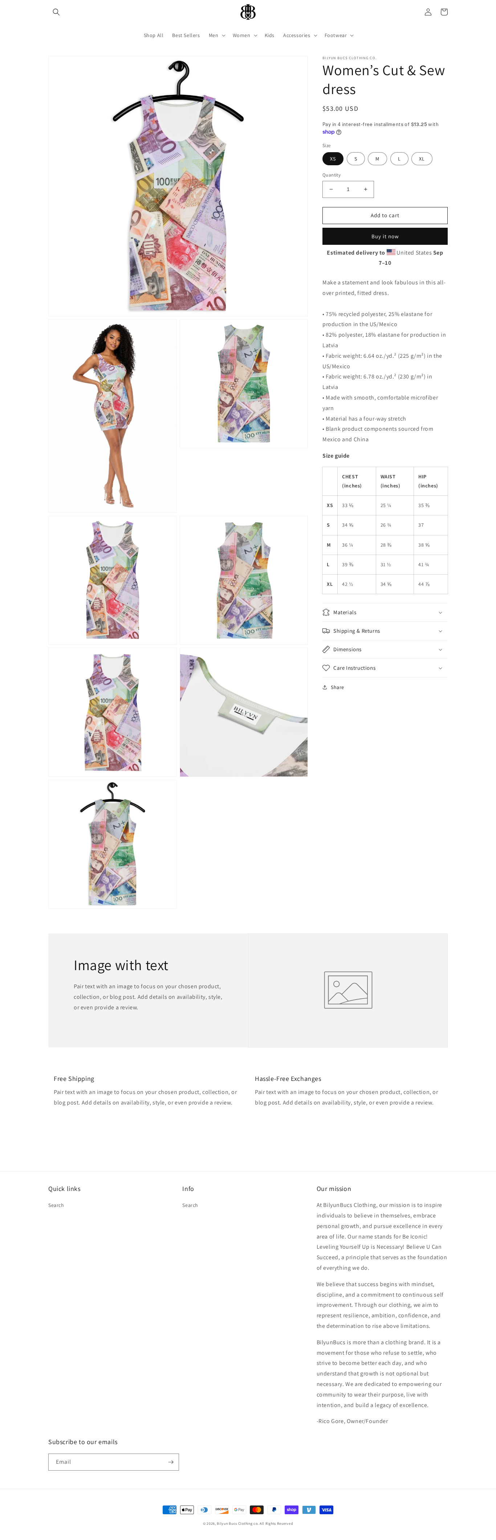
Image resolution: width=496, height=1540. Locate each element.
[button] (56, 12)
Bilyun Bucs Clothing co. (238, 1523)
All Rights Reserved (276, 1523)
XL (422, 158)
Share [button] (337, 687)
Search (56, 1205)
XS (333, 158)
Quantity (331, 175)
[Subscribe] (171, 1462)
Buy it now (385, 235)
